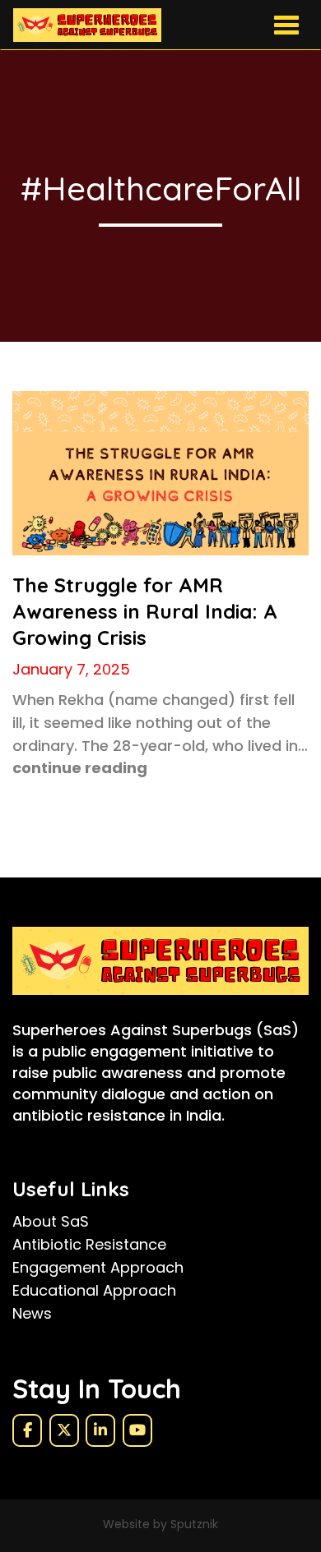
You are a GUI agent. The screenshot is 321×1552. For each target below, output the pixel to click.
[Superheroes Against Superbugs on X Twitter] (64, 1430)
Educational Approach (94, 1290)
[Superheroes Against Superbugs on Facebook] (27, 1430)
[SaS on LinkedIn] (100, 1430)
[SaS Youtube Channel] (137, 1430)
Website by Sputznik (160, 1524)
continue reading (79, 768)
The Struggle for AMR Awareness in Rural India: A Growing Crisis (144, 611)
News (32, 1313)
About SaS (50, 1221)
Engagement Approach (98, 1267)
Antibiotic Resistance (89, 1244)
